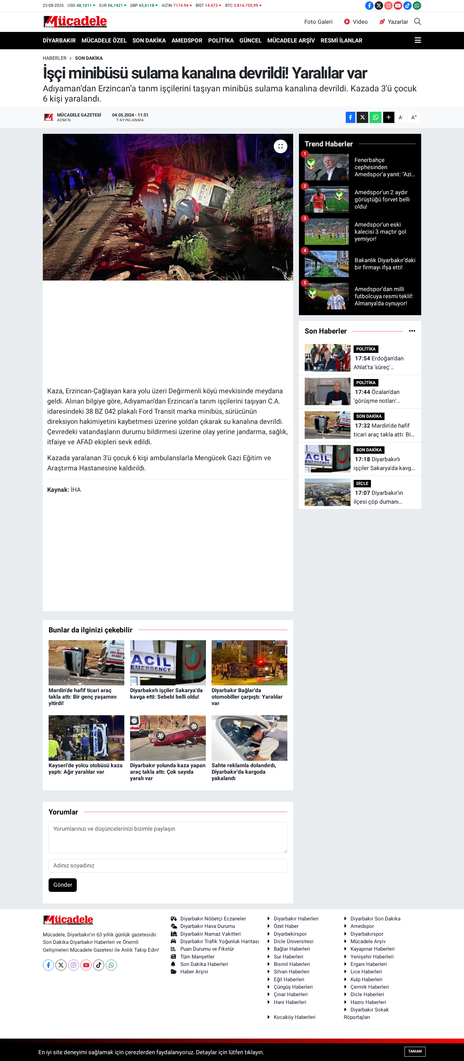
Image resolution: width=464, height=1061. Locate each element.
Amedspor (362, 926)
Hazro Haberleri (368, 1002)
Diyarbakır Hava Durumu (207, 926)
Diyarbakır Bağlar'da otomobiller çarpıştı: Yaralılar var (247, 696)
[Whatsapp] (111, 965)
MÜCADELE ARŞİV (291, 40)
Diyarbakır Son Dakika (375, 919)
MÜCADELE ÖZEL (104, 40)
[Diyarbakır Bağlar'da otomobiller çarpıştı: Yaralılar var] (249, 662)
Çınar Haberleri (291, 994)
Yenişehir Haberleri (372, 957)
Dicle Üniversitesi (294, 941)
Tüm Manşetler (197, 957)
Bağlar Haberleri (292, 949)
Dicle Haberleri (367, 994)
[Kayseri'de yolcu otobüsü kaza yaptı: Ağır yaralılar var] (86, 737)
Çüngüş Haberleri (293, 987)
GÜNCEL (250, 40)
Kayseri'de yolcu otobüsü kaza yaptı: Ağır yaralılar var (86, 768)
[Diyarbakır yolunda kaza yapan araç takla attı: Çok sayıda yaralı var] (168, 737)
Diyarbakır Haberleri (296, 919)
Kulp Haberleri (366, 979)
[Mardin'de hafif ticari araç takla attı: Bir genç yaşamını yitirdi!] (86, 662)
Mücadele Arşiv (368, 941)
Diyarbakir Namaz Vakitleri (210, 934)
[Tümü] (412, 330)
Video (360, 21)
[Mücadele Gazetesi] (75, 21)
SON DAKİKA (149, 40)
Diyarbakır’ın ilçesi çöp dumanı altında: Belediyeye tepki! (378, 497)
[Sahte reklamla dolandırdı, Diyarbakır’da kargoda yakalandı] (249, 737)
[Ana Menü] (418, 40)
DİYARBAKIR (59, 40)
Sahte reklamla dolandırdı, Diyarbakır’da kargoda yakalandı (244, 771)
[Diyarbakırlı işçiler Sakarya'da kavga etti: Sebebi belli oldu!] (168, 662)
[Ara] (417, 22)
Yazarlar (398, 21)
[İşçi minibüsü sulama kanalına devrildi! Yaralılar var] (168, 207)
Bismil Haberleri (292, 964)
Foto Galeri (318, 21)
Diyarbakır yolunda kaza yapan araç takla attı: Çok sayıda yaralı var (168, 771)
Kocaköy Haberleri (295, 1017)
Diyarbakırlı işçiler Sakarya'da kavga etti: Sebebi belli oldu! (166, 693)
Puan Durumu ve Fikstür (207, 949)
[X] (61, 965)
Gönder (62, 884)
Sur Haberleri (288, 957)
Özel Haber (286, 926)
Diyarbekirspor (290, 934)
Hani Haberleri (290, 1002)
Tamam (415, 1051)
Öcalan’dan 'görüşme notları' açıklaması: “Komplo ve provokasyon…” (383, 397)
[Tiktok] (98, 965)
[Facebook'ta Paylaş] (350, 117)
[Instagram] (73, 965)
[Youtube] (86, 965)
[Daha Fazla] (388, 117)
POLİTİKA (221, 40)
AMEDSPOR (187, 40)
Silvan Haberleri (291, 972)
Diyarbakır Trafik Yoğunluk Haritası (219, 941)
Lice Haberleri (366, 972)
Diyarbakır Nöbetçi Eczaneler (213, 919)
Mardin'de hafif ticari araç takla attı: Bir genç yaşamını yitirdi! (83, 696)
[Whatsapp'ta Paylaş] (375, 117)
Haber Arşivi (194, 972)
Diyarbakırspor (367, 934)
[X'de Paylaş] (362, 117)
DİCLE (362, 483)
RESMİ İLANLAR (341, 40)
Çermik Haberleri (370, 987)
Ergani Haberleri (369, 964)
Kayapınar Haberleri (373, 949)
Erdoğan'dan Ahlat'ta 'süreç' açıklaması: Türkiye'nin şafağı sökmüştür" (382, 363)
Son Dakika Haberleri (204, 964)
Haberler (55, 58)
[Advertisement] (171, 332)
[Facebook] (48, 965)
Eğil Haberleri (289, 979)
